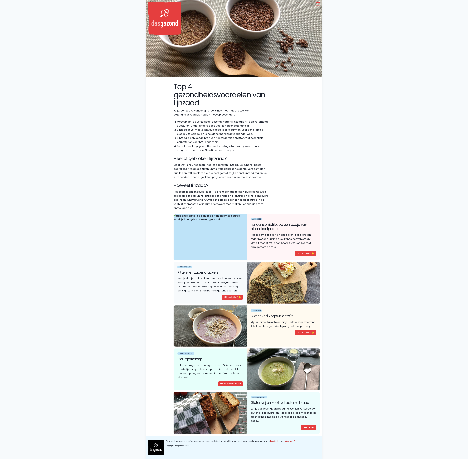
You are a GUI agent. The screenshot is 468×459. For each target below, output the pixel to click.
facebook (274, 441)
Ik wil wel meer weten (230, 383)
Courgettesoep (189, 359)
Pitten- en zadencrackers (197, 272)
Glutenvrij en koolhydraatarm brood (280, 402)
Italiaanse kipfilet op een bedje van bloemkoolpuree (279, 226)
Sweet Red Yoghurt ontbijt (272, 316)
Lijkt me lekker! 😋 (305, 253)
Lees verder (308, 427)
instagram (288, 441)
